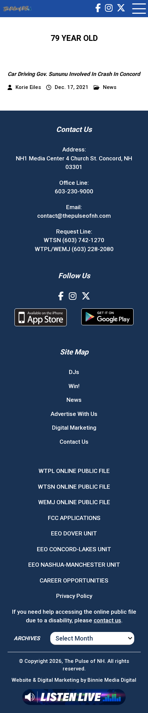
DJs (74, 372)
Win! (74, 386)
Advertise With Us (74, 413)
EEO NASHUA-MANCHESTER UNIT (74, 564)
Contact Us (74, 441)
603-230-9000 (74, 191)
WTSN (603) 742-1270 (74, 240)
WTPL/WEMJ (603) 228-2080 (74, 249)
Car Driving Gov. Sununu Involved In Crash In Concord (74, 74)
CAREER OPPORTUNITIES (74, 580)
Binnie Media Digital (111, 680)
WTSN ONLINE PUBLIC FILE (74, 486)
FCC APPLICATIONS (74, 517)
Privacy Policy (74, 595)
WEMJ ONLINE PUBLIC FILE (74, 502)
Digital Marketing (74, 427)
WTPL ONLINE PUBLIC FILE (74, 470)
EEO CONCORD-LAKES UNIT (74, 549)
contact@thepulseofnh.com (74, 215)
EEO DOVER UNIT (74, 533)
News (109, 87)
